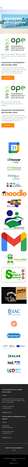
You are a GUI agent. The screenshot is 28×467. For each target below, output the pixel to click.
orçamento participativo (11, 56)
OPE (14, 54)
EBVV (24, 54)
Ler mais (7, 77)
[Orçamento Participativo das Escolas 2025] (14, 44)
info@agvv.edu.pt (7, 412)
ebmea (20, 54)
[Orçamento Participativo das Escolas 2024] (14, 92)
